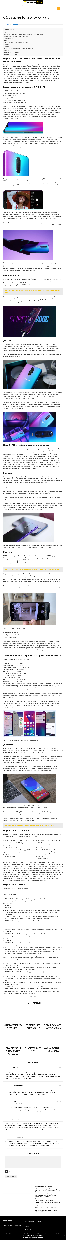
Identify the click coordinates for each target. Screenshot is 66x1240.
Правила (27, 1226)
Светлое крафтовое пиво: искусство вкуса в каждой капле (46, 1199)
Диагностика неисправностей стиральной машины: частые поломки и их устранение (48, 1204)
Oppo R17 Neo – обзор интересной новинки (16, 42)
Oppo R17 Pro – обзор (12, 54)
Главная (5, 14)
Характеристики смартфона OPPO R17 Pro (16, 36)
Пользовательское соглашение (33, 1224)
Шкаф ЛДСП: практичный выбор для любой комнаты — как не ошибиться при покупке (53, 1026)
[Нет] (64, 1236)
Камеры (7, 44)
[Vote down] (8, 25)
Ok (24, 1237)
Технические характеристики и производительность (19, 48)
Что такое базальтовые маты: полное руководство (33, 1048)
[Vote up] (11, 25)
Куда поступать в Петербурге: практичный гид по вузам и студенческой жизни (52, 1049)
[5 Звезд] (35, 996)
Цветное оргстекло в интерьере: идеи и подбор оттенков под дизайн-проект (33, 1026)
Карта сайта (28, 1229)
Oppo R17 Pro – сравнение (13, 52)
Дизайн (7, 40)
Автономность (9, 38)
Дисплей (7, 50)
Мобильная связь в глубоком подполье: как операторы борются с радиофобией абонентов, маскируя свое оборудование (48, 1209)
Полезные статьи (12, 14)
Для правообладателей (31, 1218)
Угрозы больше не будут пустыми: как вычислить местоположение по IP (47, 1190)
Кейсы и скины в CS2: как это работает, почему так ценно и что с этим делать (13, 1026)
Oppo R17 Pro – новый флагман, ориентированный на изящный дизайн (24, 34)
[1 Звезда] (30, 996)
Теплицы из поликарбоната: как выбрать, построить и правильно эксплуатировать (46, 1195)
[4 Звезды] (34, 996)
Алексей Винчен (7, 21)
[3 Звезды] (33, 996)
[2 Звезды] (31, 996)
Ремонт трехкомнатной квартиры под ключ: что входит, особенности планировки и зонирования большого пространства (13, 1050)
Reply (59, 1067)
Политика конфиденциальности (33, 1221)
